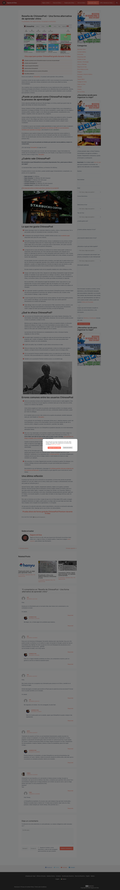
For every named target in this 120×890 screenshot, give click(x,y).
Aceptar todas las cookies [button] (54, 447)
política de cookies (55, 444)
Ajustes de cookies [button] (68, 447)
